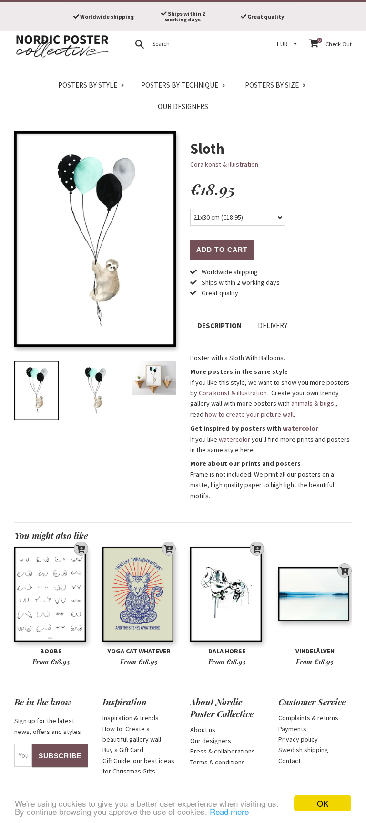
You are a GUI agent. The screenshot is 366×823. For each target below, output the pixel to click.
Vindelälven (315, 651)
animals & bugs (312, 403)
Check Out (338, 44)
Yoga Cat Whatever (139, 651)
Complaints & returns (308, 717)
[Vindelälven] (315, 594)
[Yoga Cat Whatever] (139, 594)
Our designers (183, 106)
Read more (229, 811)
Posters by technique (179, 85)
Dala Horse (226, 651)
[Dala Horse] (227, 594)
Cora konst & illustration (224, 164)
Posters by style (87, 85)
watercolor (300, 428)
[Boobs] (51, 594)
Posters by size (272, 85)
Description (219, 325)
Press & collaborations (222, 751)
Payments (292, 728)
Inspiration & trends (130, 717)
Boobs (51, 651)
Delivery (272, 325)
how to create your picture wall (249, 414)
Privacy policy (298, 739)
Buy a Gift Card (122, 749)
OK (322, 803)
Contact (289, 760)
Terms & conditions (217, 762)
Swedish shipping (303, 749)
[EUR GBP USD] (288, 44)
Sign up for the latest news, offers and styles (47, 725)
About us (202, 729)
